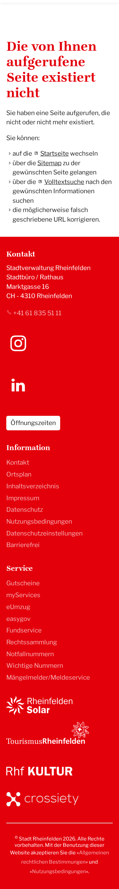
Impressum (22, 498)
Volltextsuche (64, 182)
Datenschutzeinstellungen (44, 533)
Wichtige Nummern (34, 665)
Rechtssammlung (31, 642)
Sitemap (49, 163)
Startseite (54, 153)
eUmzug (18, 607)
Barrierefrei (23, 545)
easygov (18, 619)
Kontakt (17, 462)
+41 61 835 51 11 (37, 313)
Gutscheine (23, 583)
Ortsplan (18, 474)
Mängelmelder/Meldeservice (48, 677)
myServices (23, 595)
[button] (18, 343)
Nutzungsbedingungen (39, 521)
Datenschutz (24, 509)
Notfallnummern (30, 654)
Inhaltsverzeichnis (32, 486)
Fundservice (24, 630)
